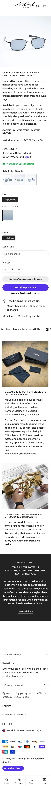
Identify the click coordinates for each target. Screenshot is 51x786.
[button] (45, 6)
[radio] (8, 179)
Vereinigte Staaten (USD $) (22, 730)
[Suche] (37, 6)
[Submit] (44, 685)
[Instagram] (10, 724)
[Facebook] (3, 724)
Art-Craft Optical (20, 758)
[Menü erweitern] (4, 6)
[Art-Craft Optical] (25, 6)
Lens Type (8, 246)
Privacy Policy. (21, 696)
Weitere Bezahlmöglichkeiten (25, 293)
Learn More (25, 611)
